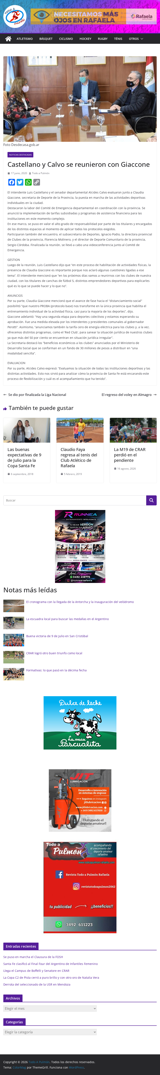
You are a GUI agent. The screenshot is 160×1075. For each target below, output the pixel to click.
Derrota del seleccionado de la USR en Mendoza (36, 984)
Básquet (45, 39)
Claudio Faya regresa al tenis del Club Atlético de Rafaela (79, 457)
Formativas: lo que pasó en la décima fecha (56, 670)
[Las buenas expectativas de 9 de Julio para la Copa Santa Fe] (26, 420)
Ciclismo (66, 39)
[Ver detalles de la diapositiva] (94, 16)
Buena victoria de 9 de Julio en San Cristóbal (57, 636)
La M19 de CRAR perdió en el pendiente (130, 455)
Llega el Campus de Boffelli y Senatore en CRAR (36, 971)
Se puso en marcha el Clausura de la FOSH (33, 957)
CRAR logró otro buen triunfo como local (54, 653)
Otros (134, 39)
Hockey (85, 39)
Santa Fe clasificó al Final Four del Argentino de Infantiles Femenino (50, 964)
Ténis (118, 39)
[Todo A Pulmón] (8, 39)
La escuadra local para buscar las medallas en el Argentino (67, 619)
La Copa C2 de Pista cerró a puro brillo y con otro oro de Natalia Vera (51, 978)
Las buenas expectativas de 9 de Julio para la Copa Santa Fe (24, 457)
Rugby (103, 39)
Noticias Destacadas (20, 154)
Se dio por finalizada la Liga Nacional (37, 394)
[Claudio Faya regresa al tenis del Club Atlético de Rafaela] (79, 420)
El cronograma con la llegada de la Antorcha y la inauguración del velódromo (80, 602)
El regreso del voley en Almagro (127, 394)
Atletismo (25, 39)
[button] (141, 39)
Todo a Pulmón (40, 173)
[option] (61, 546)
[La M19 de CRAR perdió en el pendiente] (133, 420)
